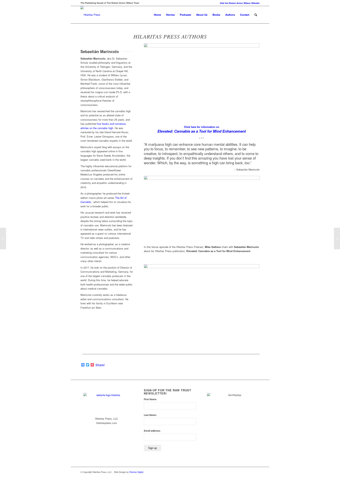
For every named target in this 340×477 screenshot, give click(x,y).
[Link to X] (257, 472)
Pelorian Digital (136, 471)
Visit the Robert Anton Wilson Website (240, 3)
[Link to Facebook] (251, 472)
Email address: (152, 430)
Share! (100, 365)
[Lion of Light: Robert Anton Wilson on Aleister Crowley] (337, 238)
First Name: (150, 399)
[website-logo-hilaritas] (90, 14)
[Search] (256, 14)
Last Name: (150, 415)
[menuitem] (239, 3)
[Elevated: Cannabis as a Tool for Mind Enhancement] (3, 238)
